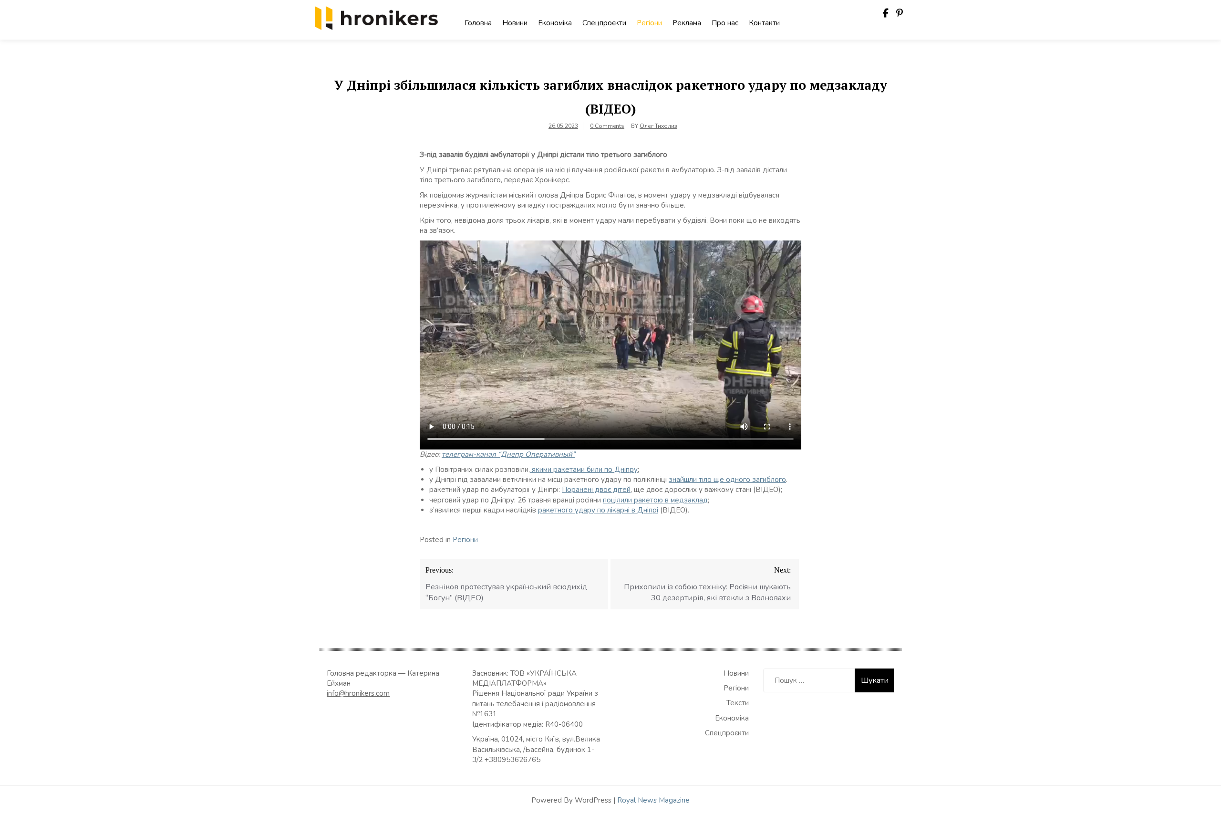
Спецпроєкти (604, 23)
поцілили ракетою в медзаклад (655, 500)
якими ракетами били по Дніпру (584, 469)
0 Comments (607, 126)
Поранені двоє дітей (596, 489)
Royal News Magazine (653, 800)
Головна (478, 23)
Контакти (764, 23)
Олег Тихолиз (658, 126)
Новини (515, 23)
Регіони (649, 23)
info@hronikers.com (358, 693)
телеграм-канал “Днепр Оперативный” (508, 454)
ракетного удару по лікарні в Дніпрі (598, 510)
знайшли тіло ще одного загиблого (727, 479)
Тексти (737, 703)
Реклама (687, 23)
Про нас (725, 23)
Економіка (555, 23)
